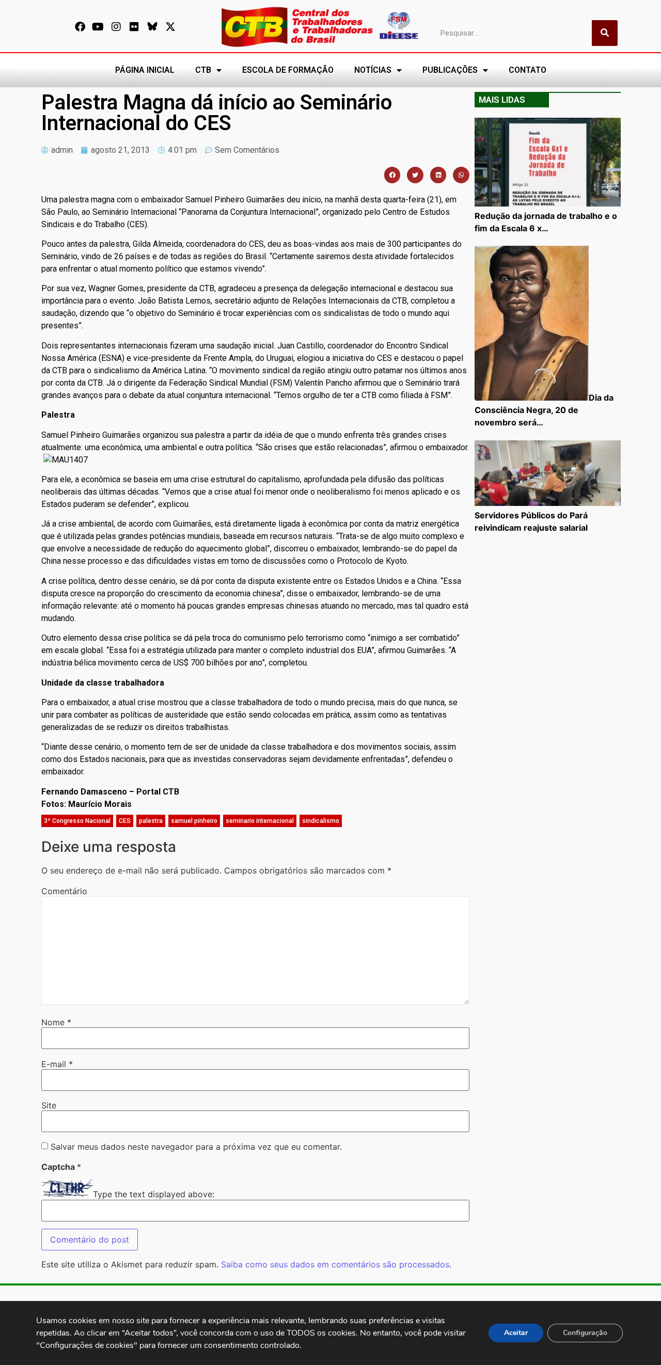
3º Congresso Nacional (77, 820)
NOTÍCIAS (372, 70)
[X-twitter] (170, 27)
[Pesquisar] (605, 33)
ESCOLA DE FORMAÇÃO (288, 70)
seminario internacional (260, 820)
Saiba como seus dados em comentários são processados (335, 1264)
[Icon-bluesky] (152, 27)
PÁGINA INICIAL (145, 70)
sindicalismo (320, 820)
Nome (56, 1022)
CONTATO (527, 70)
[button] (392, 175)
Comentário (64, 891)
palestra (151, 820)
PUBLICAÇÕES (450, 70)
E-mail (57, 1064)
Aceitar (516, 1333)
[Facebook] (80, 27)
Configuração (585, 1333)
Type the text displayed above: (153, 1194)
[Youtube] (98, 27)
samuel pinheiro (194, 820)
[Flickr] (134, 27)
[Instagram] (116, 27)
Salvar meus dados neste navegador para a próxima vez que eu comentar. (196, 1146)
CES (125, 820)
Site (48, 1105)
